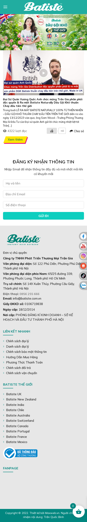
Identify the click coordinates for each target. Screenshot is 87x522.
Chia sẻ (79, 131)
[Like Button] (52, 131)
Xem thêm (15, 139)
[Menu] (5, 7)
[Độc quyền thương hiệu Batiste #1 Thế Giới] (43, 7)
